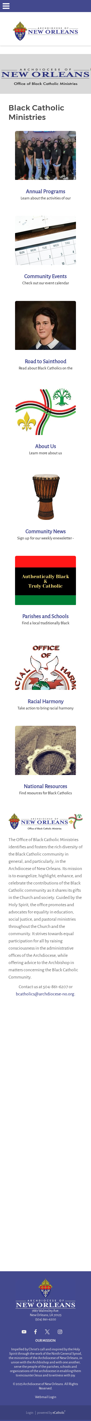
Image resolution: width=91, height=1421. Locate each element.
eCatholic (59, 1412)
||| (6, 6)
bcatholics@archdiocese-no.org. (45, 994)
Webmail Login (45, 1397)
